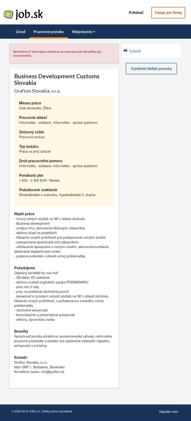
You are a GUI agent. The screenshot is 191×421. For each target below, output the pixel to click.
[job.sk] (23, 19)
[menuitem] (20, 31)
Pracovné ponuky (49, 31)
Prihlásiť (136, 12)
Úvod (20, 31)
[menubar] (95, 31)
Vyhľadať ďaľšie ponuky (151, 68)
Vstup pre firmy (168, 12)
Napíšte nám (168, 411)
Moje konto (82, 31)
